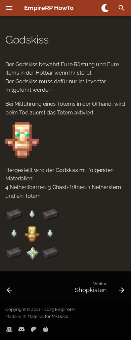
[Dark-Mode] (105, 8)
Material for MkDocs (48, 316)
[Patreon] (33, 329)
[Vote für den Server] (9, 329)
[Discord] (21, 329)
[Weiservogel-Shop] (45, 329)
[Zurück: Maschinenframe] (9, 288)
